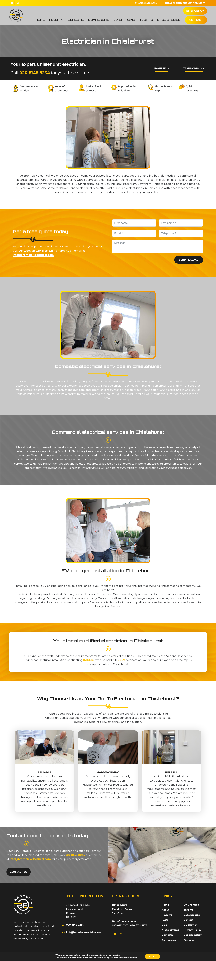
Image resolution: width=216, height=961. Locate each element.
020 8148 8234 (34, 72)
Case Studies (192, 915)
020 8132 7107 (138, 925)
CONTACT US (18, 871)
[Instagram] (17, 3)
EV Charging (191, 904)
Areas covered (170, 930)
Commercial (169, 940)
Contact (188, 920)
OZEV (121, 660)
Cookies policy (193, 935)
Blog (164, 925)
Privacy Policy (192, 930)
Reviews (167, 915)
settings (133, 957)
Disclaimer (190, 925)
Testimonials (192, 68)
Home (165, 904)
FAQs (165, 920)
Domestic (167, 935)
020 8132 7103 (120, 925)
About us (159, 68)
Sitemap (189, 940)
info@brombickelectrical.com (33, 254)
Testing (188, 909)
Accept (152, 956)
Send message (189, 259)
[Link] (16, 15)
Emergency (195, 10)
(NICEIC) (88, 660)
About (165, 909)
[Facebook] (11, 3)
